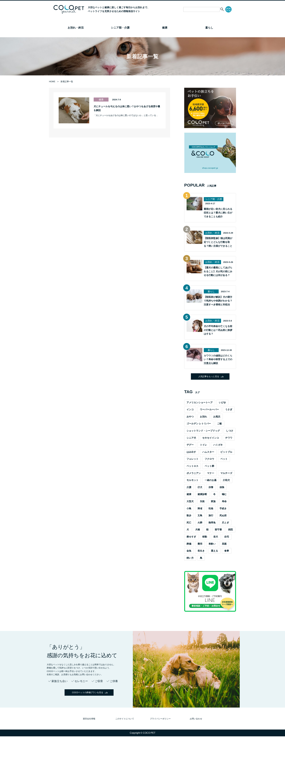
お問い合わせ (196, 718)
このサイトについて (124, 718)
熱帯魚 (212, 522)
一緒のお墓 (211, 480)
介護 (189, 487)
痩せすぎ (191, 536)
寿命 (224, 501)
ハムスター (208, 452)
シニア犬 (191, 438)
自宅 (226, 536)
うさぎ (228, 409)
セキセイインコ (210, 438)
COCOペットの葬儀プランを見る (87, 692)
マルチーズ (226, 473)
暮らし (209, 27)
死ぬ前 (223, 515)
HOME (52, 81)
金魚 (189, 550)
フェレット (192, 459)
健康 (164, 27)
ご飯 (219, 423)
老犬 (215, 536)
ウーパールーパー (209, 409)
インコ (190, 409)
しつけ (229, 430)
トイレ (203, 444)
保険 (222, 487)
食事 (226, 550)
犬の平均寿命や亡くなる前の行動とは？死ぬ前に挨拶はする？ (218, 330)
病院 (230, 529)
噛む (224, 494)
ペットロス (192, 466)
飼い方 (190, 558)
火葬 (200, 522)
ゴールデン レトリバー (199, 423)
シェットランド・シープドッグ (203, 430)
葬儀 (189, 544)
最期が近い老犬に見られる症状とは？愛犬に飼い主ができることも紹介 (218, 213)
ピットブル (226, 452)
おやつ (190, 416)
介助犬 (226, 480)
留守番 (218, 529)
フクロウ (209, 459)
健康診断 (202, 494)
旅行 (211, 515)
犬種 (197, 529)
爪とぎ (225, 522)
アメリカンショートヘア (200, 402)
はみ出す (191, 452)
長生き (201, 550)
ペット (224, 459)
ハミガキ (218, 444)
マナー (210, 473)
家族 (213, 501)
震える (214, 550)
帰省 (200, 508)
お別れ (203, 416)
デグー (190, 444)
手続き (223, 508)
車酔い (212, 544)
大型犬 (190, 501)
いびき (222, 402)
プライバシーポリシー (160, 718)
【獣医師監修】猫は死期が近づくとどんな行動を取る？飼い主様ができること (218, 242)
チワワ (228, 438)
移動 (204, 536)
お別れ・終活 (76, 27)
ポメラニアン (194, 473)
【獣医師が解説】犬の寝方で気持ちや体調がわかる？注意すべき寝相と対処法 (218, 301)
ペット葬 (209, 466)
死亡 (189, 522)
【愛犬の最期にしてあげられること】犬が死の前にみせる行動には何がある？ (218, 271)
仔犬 (200, 487)
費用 (200, 544)
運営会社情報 (89, 718)
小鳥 (189, 508)
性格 (211, 508)
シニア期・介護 (120, 27)
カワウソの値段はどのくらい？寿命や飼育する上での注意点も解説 (218, 359)
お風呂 (216, 416)
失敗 (202, 501)
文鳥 (200, 515)
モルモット (192, 480)
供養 (211, 487)
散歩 (189, 515)
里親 (224, 544)
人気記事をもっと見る (208, 376)
